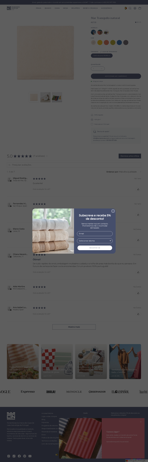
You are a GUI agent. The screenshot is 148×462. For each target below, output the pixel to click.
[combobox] (94, 241)
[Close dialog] (113, 211)
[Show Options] (110, 241)
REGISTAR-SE (94, 248)
